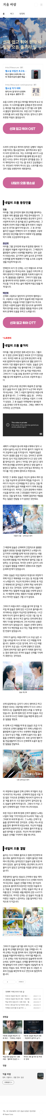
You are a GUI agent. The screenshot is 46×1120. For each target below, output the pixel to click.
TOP (41, 1112)
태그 (12, 14)
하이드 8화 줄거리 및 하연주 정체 (17, 1005)
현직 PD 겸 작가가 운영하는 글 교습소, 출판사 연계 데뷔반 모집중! (15, 93)
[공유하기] (10, 982)
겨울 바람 (9, 4)
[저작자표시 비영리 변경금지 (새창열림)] (29, 982)
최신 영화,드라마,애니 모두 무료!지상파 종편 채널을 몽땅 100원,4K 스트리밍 (15, 75)
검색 (36, 5)
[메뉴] (41, 4)
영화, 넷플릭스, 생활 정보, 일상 (13, 1077)
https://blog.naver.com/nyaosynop (18, 85)
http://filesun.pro (12, 67)
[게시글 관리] (13, 982)
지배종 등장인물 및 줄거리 (14, 1008)
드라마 (8, 992)
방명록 (22, 14)
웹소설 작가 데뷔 (13, 88)
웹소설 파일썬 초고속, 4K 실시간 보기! (15, 71)
